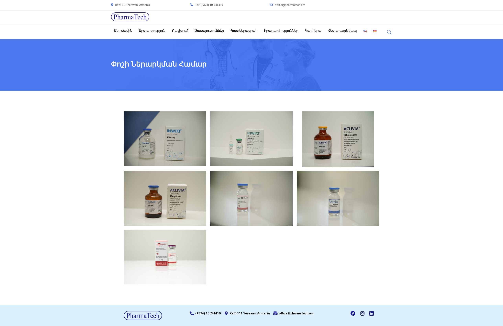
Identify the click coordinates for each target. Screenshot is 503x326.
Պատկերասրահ (243, 31)
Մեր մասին (123, 31)
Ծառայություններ (209, 31)
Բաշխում (180, 31)
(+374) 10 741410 (211, 5)
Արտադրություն (152, 31)
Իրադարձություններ (281, 31)
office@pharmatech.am (290, 5)
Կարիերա (313, 31)
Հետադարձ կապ (342, 31)
